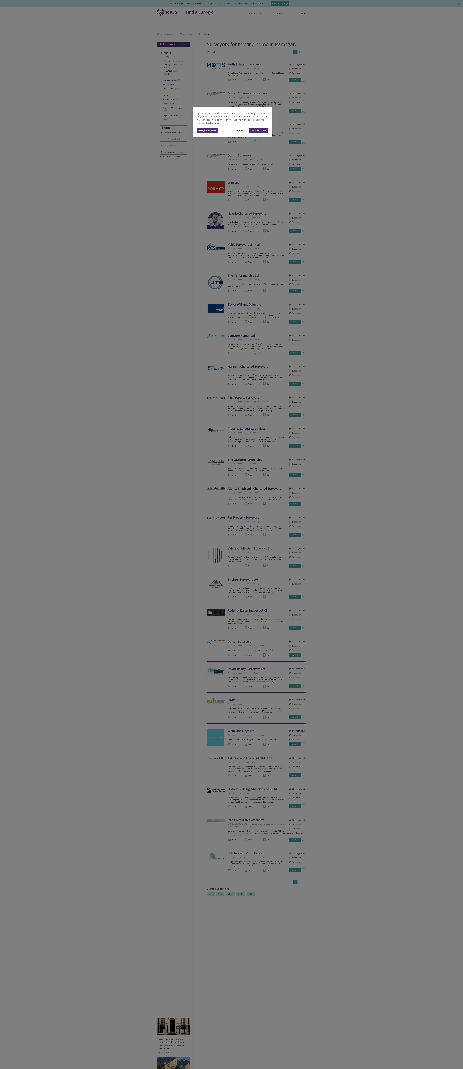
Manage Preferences (207, 130)
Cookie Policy (213, 123)
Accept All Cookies (258, 130)
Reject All (239, 130)
